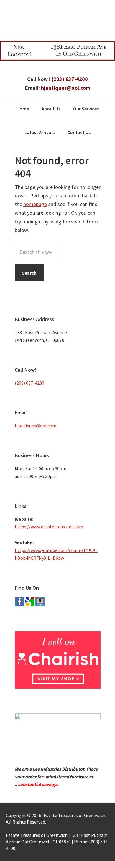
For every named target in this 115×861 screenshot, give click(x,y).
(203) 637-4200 (70, 79)
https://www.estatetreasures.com (49, 527)
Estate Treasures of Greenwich (57, 19)
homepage (35, 204)
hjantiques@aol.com (65, 87)
